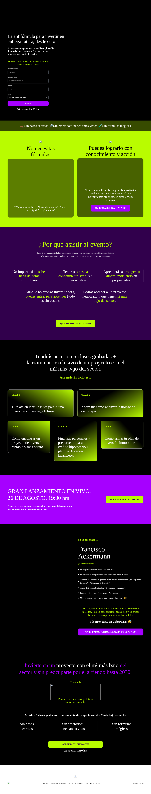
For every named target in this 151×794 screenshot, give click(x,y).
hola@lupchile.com (138, 783)
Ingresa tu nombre (13, 68)
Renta (9, 94)
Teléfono (10, 86)
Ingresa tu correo (12, 77)
